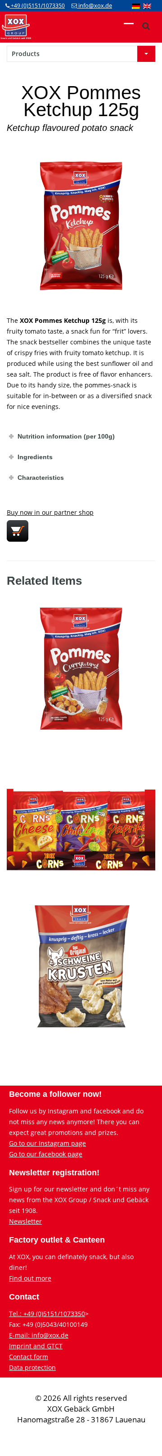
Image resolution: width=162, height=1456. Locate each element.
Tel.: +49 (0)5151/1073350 (47, 1313)
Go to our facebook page (45, 1154)
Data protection (32, 1367)
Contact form (28, 1356)
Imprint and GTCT (36, 1346)
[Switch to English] (147, 6)
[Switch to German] (136, 6)
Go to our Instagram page (47, 1143)
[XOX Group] (16, 26)
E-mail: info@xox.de (38, 1335)
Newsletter (25, 1221)
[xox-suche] (145, 26)
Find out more (30, 1278)
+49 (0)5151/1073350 (37, 5)
